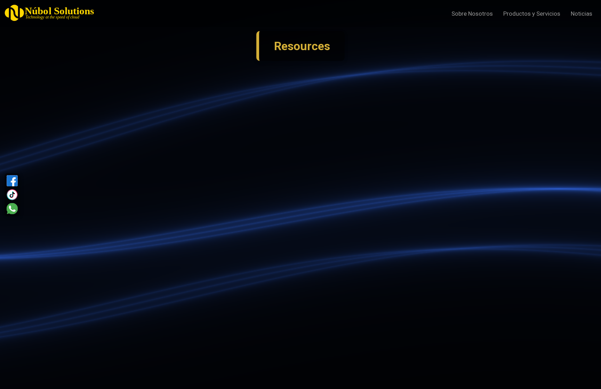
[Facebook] (12, 180)
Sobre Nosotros (472, 13)
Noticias (581, 13)
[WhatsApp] (12, 208)
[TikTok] (12, 194)
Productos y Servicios (531, 13)
